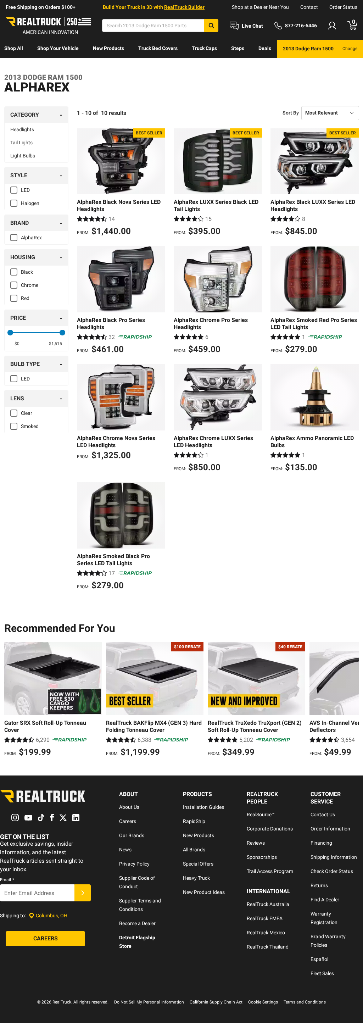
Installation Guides (203, 807)
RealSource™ (261, 814)
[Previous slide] (11, 700)
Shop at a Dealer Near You (260, 7)
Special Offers (198, 864)
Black (27, 272)
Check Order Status (332, 871)
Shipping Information (334, 857)
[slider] (10, 332)
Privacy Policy (134, 864)
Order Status (343, 7)
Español (319, 959)
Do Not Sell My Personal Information (149, 1002)
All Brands (194, 849)
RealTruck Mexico (266, 932)
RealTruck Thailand (268, 947)
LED (25, 190)
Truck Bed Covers (158, 48)
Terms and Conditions (305, 1002)
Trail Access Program (270, 871)
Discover (14, 67)
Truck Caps (204, 48)
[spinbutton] (17, 343)
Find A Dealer (325, 899)
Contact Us (323, 814)
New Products (108, 48)
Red (25, 298)
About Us (129, 807)
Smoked (30, 426)
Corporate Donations (270, 829)
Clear (26, 413)
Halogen (30, 203)
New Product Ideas (204, 892)
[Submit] (82, 892)
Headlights (22, 129)
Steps (237, 48)
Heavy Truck (196, 878)
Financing (321, 843)
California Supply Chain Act (216, 1002)
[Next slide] (352, 700)
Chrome (29, 285)
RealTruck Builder (184, 7)
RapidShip (194, 821)
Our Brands (131, 835)
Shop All (13, 48)
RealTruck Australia (268, 904)
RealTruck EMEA (265, 918)
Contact (309, 7)
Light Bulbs (22, 156)
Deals (264, 48)
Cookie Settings (263, 1002)
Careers (127, 821)
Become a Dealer (137, 923)
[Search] (211, 25)
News (125, 849)
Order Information (330, 829)
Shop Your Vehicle (58, 48)
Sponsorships (262, 857)
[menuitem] (13, 49)
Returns (319, 885)
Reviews (256, 843)
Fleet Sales (322, 973)
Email (7, 879)
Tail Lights (21, 142)
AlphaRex (31, 237)
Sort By (291, 113)
